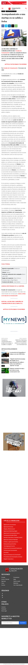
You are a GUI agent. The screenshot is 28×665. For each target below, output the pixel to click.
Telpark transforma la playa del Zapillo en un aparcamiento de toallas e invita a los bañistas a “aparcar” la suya (17, 362)
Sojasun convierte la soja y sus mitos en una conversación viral (17, 370)
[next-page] (5, 376)
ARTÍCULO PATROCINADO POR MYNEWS (16, 64)
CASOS (3, 11)
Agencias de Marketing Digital (10, 531)
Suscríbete (22, 622)
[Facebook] (2, 25)
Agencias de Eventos (8, 526)
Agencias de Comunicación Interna (11, 533)
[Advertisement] (14, 414)
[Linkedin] (9, 25)
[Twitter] (6, 25)
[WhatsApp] (16, 25)
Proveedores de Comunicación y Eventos (13, 556)
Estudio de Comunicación (10, 68)
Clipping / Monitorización (9, 528)
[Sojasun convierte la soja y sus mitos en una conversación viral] (5, 370)
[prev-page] (2, 376)
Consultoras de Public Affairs (10, 535)
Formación (6, 552)
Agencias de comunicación (10, 524)
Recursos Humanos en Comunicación (12, 554)
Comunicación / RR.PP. (11, 11)
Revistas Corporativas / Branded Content (13, 537)
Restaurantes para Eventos (10, 544)
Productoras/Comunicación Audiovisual (13, 548)
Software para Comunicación (10, 550)
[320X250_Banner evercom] (14, 397)
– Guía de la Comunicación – (11, 520)
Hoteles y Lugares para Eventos (11, 541)
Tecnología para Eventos (9, 546)
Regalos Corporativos (8, 559)
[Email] (12, 25)
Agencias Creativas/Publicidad (11, 539)
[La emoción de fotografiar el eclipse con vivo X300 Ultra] (5, 354)
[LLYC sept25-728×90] (14, 5)
